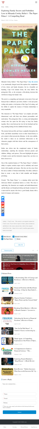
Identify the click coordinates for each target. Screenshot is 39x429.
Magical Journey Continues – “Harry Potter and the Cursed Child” (25, 299)
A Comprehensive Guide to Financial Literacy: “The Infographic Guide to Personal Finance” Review (24, 350)
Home (2, 7)
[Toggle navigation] (36, 2)
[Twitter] (19, 197)
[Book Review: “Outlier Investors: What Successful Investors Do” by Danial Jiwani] (7, 371)
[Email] (19, 209)
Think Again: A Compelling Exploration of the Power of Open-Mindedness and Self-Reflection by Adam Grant (25, 339)
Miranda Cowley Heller (21, 236)
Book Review (7, 236)
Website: (5, 403)
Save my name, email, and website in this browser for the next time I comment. (18, 406)
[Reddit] (19, 206)
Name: (6, 394)
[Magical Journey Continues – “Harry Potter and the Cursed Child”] (7, 300)
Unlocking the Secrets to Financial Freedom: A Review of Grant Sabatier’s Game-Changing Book (25, 319)
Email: (6, 398)
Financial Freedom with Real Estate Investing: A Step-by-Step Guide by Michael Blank (25, 289)
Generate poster (8, 250)
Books (16, 20)
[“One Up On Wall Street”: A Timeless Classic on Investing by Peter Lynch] (7, 331)
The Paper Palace (8, 239)
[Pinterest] (19, 203)
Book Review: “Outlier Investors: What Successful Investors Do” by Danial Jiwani (25, 370)
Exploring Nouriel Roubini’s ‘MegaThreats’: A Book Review (24, 360)
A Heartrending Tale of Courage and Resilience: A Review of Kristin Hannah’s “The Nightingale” (26, 279)
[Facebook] (19, 200)
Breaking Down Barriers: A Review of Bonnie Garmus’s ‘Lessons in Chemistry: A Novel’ (25, 309)
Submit (19, 412)
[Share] (19, 214)
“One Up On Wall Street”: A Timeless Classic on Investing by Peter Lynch (24, 329)
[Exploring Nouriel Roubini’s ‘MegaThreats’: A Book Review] (7, 361)
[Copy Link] (19, 211)
